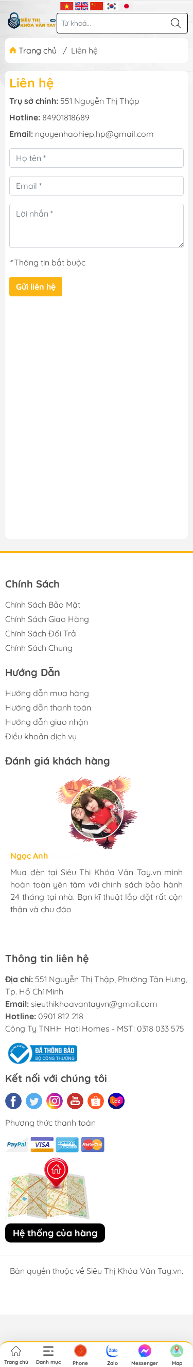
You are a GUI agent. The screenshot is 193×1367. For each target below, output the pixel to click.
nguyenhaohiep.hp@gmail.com (94, 134)
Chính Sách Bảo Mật (42, 604)
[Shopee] (95, 1101)
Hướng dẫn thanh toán (48, 707)
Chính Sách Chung (39, 648)
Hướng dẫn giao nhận (46, 722)
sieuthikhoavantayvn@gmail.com (94, 1004)
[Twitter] (34, 1101)
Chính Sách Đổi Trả (40, 633)
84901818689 (66, 117)
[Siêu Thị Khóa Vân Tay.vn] (32, 20)
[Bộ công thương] (41, 1053)
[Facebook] (13, 1101)
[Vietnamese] (66, 5)
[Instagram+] (54, 1101)
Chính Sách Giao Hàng (47, 619)
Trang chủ (37, 50)
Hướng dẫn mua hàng (47, 693)
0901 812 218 (60, 1016)
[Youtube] (75, 1101)
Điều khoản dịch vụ (41, 736)
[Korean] (111, 5)
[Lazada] (116, 1101)
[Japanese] (126, 5)
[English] (81, 5)
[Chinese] (96, 5)
